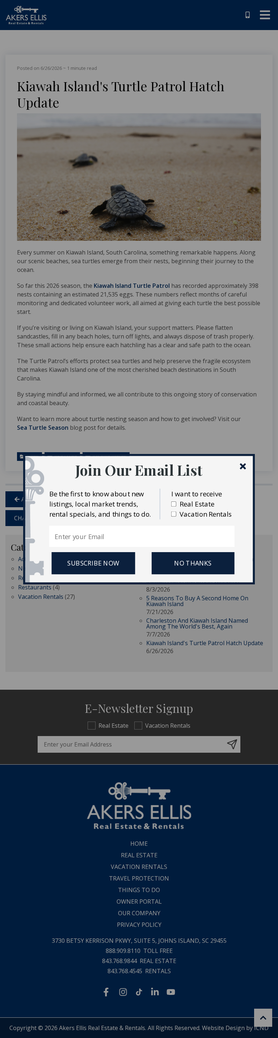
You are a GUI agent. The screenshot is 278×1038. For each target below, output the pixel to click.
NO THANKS (193, 563)
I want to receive (196, 493)
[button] (139, 469)
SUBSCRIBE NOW (93, 563)
